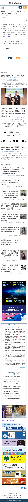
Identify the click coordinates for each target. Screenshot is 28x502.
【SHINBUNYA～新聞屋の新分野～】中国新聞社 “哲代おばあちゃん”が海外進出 (10, 206)
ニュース (3, 15)
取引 (16, 119)
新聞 (10, 80)
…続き (16, 86)
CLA (13, 117)
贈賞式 (14, 79)
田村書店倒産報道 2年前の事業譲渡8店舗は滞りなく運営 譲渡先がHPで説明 (9, 242)
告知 (9, 260)
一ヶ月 (16, 374)
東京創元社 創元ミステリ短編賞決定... (12, 396)
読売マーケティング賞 (20, 77)
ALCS (4, 117)
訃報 (19, 327)
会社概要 (4, 495)
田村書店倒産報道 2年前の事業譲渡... (12, 388)
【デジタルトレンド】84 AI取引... (11, 383)
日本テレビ (12, 77)
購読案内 (10, 495)
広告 (8, 77)
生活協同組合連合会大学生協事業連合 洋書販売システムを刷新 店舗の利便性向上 (10, 229)
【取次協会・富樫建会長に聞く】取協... (12, 376)
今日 (9, 374)
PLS (16, 117)
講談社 (4, 17)
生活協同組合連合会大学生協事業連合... (13, 398)
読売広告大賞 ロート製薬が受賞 (12, 76)
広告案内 (16, 495)
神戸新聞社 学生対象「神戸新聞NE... (12, 393)
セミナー (3, 273)
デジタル (4, 121)
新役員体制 (11, 151)
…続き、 (8, 36)
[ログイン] (10, 58)
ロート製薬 (3, 77)
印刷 (13, 222)
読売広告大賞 (4, 79)
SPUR (18, 117)
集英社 (18, 151)
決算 (15, 151)
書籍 (18, 119)
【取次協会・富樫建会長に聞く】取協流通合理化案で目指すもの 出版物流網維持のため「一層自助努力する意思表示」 (15, 347)
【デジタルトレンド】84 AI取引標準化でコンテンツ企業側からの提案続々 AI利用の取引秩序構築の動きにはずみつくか (15, 333)
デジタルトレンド (5, 119)
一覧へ (21, 367)
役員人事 (6, 151)
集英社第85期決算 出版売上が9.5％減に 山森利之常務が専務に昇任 (10, 182)
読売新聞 (10, 79)
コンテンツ (23, 117)
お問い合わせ (23, 495)
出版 (7, 15)
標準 (21, 119)
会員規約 (19, 497)
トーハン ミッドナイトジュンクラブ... (12, 381)
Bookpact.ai (9, 117)
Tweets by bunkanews (7, 420)
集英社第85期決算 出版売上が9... (11, 379)
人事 (2, 151)
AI (1, 117)
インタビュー (4, 199)
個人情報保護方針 (11, 497)
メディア (12, 119)
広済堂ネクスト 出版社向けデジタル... (12, 386)
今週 (13, 374)
